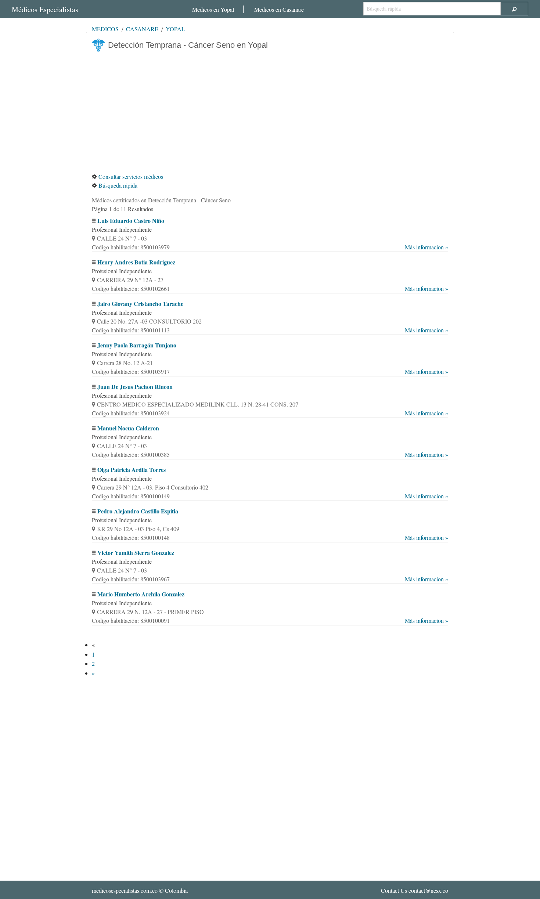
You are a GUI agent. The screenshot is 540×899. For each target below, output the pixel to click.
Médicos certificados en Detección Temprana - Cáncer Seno (161, 200)
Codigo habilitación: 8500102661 (270, 288)
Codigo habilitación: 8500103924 (270, 413)
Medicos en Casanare (279, 9)
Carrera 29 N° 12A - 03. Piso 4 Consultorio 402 (152, 487)
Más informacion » (426, 247)
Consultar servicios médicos (130, 176)
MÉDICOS (105, 29)
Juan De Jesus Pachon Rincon (135, 386)
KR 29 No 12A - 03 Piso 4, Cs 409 (138, 528)
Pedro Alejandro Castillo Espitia (137, 511)
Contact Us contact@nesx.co (414, 890)
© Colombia (140, 890)
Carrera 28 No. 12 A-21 (125, 363)
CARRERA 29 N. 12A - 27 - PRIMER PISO (150, 611)
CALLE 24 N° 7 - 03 (122, 238)
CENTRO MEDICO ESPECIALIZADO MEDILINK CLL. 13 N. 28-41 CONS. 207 (197, 404)
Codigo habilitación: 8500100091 (270, 620)
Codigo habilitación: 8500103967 (270, 579)
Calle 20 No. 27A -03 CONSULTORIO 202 (149, 321)
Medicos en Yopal (213, 9)
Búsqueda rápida (117, 185)
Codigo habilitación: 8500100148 (270, 537)
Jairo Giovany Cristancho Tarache (140, 303)
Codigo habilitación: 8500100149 (270, 496)
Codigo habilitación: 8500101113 (270, 330)
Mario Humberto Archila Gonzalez (140, 594)
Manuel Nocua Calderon (128, 428)
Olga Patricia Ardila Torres (131, 469)
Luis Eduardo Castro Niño (130, 220)
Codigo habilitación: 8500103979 (270, 247)
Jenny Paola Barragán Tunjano (136, 345)
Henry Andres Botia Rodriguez (136, 262)
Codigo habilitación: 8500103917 (270, 371)
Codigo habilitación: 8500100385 (270, 454)
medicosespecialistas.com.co (125, 890)
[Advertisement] (270, 112)
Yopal (175, 29)
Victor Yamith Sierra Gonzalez (135, 552)
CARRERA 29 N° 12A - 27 (130, 280)
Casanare (142, 29)
